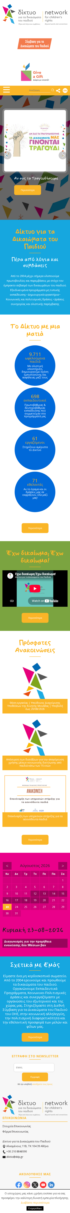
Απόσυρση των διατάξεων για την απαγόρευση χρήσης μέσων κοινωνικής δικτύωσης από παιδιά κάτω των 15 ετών (35, 762)
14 (53, 893)
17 (16, 900)
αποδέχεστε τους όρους (42, 1084)
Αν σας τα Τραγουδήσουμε (36, 178)
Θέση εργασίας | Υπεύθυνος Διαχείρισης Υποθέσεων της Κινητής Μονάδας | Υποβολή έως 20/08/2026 (35, 706)
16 (7, 900)
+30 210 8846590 (16, 1151)
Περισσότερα (28, 190)
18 (25, 900)
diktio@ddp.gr (14, 1157)
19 (35, 900)
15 (62, 893)
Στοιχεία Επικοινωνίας (16, 1126)
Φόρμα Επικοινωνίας (15, 1131)
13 (44, 893)
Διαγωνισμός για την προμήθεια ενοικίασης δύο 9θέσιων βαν (27, 943)
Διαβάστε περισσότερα (35, 1202)
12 (35, 893)
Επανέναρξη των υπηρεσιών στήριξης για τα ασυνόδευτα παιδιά (35, 818)
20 (44, 900)
